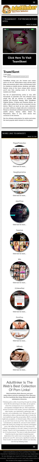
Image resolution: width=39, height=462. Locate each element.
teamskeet (16, 76)
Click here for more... (19, 166)
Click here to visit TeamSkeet (19, 59)
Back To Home (32, 24)
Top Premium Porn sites (19, 20)
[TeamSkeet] (19, 40)
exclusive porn (24, 76)
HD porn (10, 76)
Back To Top (32, 136)
